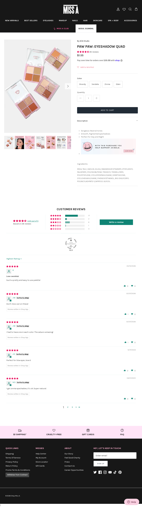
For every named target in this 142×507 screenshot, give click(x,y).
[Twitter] (95, 472)
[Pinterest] (120, 472)
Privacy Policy (12, 462)
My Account (41, 458)
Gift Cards (40, 466)
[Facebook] (100, 472)
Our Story (68, 454)
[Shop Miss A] (71, 9)
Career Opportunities (74, 470)
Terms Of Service (13, 458)
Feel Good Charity (72, 458)
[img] (12, 266)
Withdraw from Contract (17, 475)
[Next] (68, 86)
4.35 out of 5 (32, 221)
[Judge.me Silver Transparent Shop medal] (71, 243)
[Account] (117, 9)
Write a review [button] (116, 222)
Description (82, 121)
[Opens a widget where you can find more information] (131, 502)
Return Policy (12, 466)
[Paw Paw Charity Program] (108, 153)
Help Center (41, 454)
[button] (83, 52)
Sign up (100, 464)
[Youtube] (110, 472)
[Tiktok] (115, 472)
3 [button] (72, 407)
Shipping (10, 454)
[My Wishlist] (124, 9)
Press (67, 462)
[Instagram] (105, 472)
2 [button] (67, 407)
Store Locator (42, 462)
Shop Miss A (15, 496)
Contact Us (69, 466)
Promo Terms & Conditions (18, 470)
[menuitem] (11, 20)
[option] (37, 86)
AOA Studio (84, 41)
